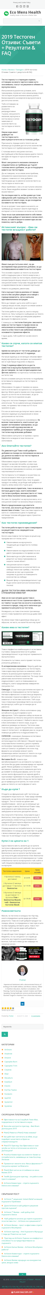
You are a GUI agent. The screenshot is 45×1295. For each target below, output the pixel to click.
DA (14, 1287)
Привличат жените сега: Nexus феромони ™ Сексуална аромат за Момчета (22, 1164)
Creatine (7, 1070)
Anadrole (8, 1053)
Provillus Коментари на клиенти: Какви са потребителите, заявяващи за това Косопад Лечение (21, 1157)
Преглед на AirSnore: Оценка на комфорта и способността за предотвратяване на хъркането (22, 1240)
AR (3, 1287)
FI (24, 1287)
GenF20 (7, 1098)
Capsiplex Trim (10, 1065)
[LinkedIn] (24, 6)
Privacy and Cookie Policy (21, 2)
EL (35, 1287)
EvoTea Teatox (10, 1090)
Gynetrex (8, 1106)
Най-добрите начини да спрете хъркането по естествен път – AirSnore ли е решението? (22, 1219)
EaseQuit (8, 1082)
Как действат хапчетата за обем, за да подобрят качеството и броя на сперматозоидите (19, 1139)
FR (28, 1287)
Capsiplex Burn (10, 1061)
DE (31, 1287)
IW (38, 1287)
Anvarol (7, 1057)
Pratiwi (11, 1016)
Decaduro (8, 1078)
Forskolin (8, 1094)
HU (42, 1287)
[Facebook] (17, 6)
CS (10, 1287)
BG (7, 1287)
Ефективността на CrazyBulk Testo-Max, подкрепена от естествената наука (20, 1120)
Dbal (6, 1074)
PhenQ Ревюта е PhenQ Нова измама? (20, 1132)
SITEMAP (30, 1279)
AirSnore (8, 1049)
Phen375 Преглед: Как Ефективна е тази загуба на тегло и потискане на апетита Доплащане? (20, 1148)
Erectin (7, 1086)
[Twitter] (21, 6)
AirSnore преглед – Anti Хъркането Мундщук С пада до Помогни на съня (22, 1232)
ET (21, 1287)
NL (18, 1287)
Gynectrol (8, 1102)
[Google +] (28, 6)
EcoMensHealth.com (18, 1279)
